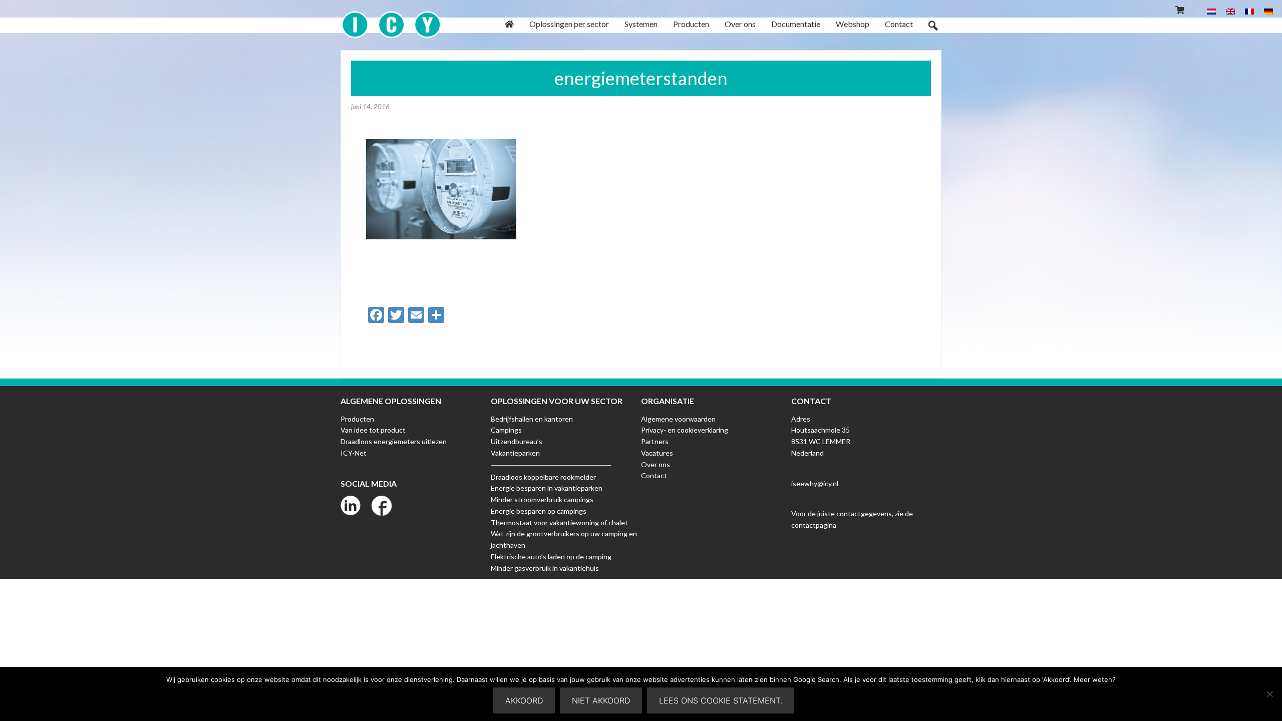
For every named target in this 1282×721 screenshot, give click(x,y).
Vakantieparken (515, 453)
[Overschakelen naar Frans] (1249, 11)
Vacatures (657, 453)
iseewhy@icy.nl (814, 483)
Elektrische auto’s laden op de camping (551, 556)
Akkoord (524, 700)
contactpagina (813, 525)
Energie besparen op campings (538, 511)
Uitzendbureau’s (516, 441)
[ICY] (391, 19)
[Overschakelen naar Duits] (1268, 11)
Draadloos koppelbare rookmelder (543, 477)
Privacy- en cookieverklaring (684, 430)
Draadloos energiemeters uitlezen (394, 441)
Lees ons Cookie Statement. (720, 700)
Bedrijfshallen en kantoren (532, 419)
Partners (655, 441)
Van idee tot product (373, 430)
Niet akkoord (601, 700)
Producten (357, 419)
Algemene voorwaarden (678, 419)
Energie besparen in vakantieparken (546, 488)
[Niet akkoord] (1269, 694)
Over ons (655, 464)
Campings (506, 430)
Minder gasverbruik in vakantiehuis (545, 568)
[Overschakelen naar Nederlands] (1211, 11)
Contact (654, 475)
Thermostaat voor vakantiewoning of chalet (559, 522)
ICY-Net (354, 453)
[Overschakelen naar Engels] (1230, 11)
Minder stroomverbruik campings (542, 499)
